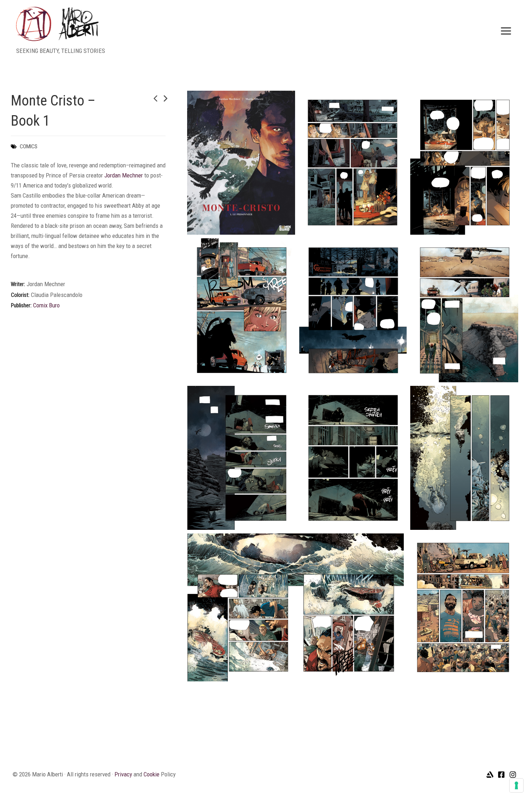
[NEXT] (160, 98)
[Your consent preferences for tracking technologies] (516, 785)
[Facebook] (501, 774)
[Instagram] (512, 774)
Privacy (123, 774)
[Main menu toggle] (506, 31)
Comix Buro (46, 305)
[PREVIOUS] (148, 98)
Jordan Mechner (123, 175)
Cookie (151, 774)
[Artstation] (489, 774)
